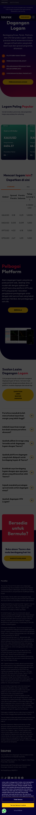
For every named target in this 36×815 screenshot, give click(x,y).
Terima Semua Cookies (18, 805)
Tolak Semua (18, 799)
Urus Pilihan (18, 810)
